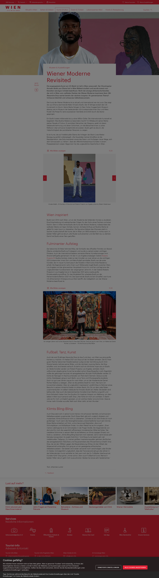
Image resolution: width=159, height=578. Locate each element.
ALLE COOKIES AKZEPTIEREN (135, 567)
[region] (79, 567)
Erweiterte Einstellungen (108, 567)
